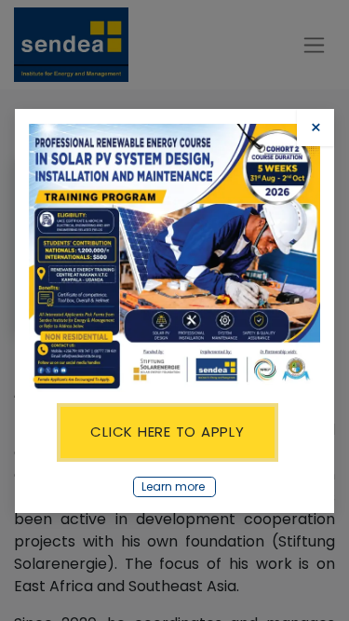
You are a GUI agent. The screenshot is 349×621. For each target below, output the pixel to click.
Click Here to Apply (167, 431)
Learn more (174, 486)
